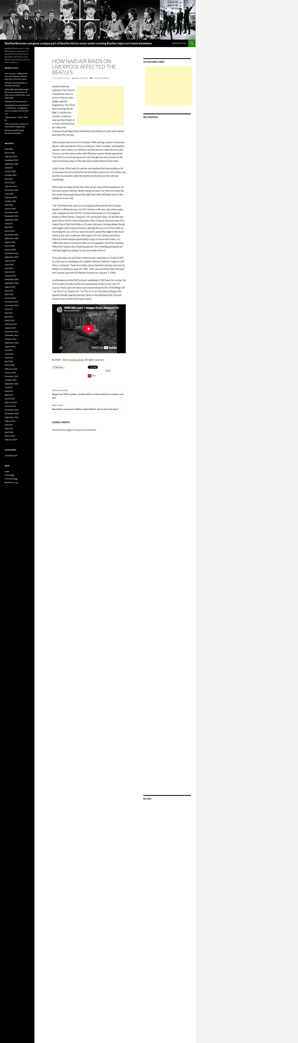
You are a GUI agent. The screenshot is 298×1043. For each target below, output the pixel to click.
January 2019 (10, 275)
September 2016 (11, 343)
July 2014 (9, 425)
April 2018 (9, 294)
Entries (9, 475)
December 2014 (11, 410)
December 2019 (11, 253)
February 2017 (11, 324)
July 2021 (9, 223)
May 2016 (9, 357)
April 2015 (9, 395)
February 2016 (11, 369)
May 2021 (9, 227)
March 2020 (10, 246)
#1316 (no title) (179, 43)
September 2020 (11, 238)
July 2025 (9, 167)
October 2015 (10, 380)
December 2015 (11, 376)
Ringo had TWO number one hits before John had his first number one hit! (87, 394)
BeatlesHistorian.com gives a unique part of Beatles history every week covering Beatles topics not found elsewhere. (78, 43)
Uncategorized (11, 455)
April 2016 (9, 361)
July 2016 (9, 350)
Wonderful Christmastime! (16, 101)
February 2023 (11, 197)
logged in (70, 429)
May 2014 (9, 428)
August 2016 (10, 346)
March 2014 (10, 436)
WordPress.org (11, 482)
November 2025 (11, 160)
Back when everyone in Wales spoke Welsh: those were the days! (85, 407)
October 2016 (10, 339)
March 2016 (10, 365)
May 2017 (9, 313)
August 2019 (10, 261)
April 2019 (9, 268)
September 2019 (11, 257)
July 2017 (9, 309)
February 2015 (11, 402)
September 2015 (11, 384)
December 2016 (11, 331)
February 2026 (11, 156)
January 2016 (10, 372)
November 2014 (11, 413)
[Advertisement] (100, 105)
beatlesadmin (81, 78)
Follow (60, 367)
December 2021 (11, 212)
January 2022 (10, 208)
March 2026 (10, 153)
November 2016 (11, 335)
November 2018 (11, 279)
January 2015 (10, 406)
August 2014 (10, 421)
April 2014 (9, 432)
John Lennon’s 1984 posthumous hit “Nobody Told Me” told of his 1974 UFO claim (16, 76)
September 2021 (11, 220)
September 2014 (11, 417)
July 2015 (9, 387)
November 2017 (11, 305)
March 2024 (10, 182)
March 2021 (10, 231)
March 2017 (10, 320)
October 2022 (10, 201)
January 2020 (10, 249)
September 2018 (11, 283)
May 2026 (9, 149)
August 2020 (10, 242)
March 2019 (10, 272)
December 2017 (11, 302)
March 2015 (10, 398)
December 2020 (11, 235)
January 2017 (10, 328)
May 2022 (9, 205)
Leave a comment (100, 78)
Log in (7, 471)
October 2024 (10, 175)
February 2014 (11, 439)
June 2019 (9, 264)
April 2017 (9, 316)
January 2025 (10, 171)
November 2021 (11, 216)
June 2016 (9, 354)
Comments (11, 479)
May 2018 (9, 290)
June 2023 (9, 194)
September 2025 (11, 164)
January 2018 (10, 298)
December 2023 (11, 190)
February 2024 (11, 186)
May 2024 (9, 179)
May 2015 (9, 391)
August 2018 (10, 287)
